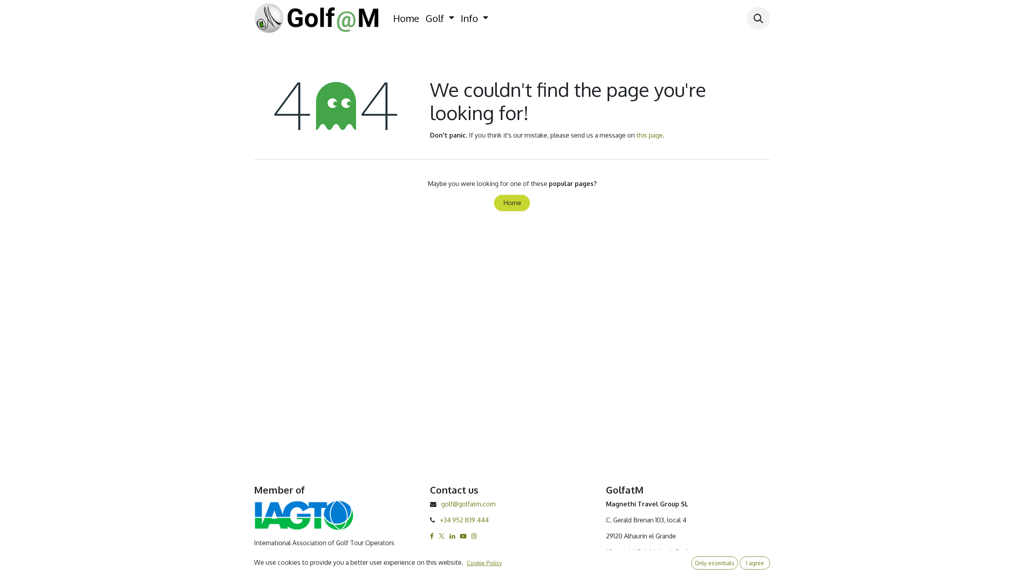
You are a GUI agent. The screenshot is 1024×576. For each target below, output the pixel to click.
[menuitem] (406, 18)
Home (512, 203)
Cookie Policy (484, 563)
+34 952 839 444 (464, 520)
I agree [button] (755, 563)
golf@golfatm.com (468, 504)
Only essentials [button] (714, 563)
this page (649, 135)
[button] (758, 18)
